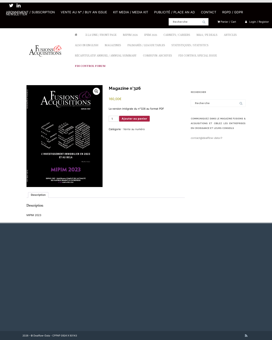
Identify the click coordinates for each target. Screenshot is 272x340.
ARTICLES (230, 35)
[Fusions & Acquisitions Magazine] (47, 63)
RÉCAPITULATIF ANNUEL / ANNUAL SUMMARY (106, 55)
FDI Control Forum (90, 66)
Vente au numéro (134, 129)
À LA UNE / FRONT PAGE (100, 35)
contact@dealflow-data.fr (206, 137)
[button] (96, 91)
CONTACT (208, 12)
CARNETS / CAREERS (176, 35)
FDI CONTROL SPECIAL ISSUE (197, 55)
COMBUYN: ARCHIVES (157, 55)
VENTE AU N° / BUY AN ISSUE (84, 12)
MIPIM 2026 (130, 35)
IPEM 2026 (150, 35)
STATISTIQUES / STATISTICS (189, 45)
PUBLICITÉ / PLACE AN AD (174, 12)
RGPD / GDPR (232, 12)
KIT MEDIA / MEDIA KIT (130, 12)
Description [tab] (38, 194)
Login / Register (259, 21)
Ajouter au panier (134, 118)
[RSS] (246, 335)
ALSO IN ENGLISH (86, 45)
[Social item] (11, 6)
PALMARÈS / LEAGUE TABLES (146, 45)
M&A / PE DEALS (207, 35)
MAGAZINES (113, 45)
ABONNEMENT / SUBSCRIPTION (30, 12)
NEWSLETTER (16, 14)
